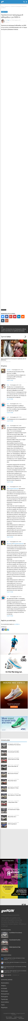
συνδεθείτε (17, 624)
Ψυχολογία (4, 1007)
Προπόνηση (4, 999)
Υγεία (2, 1005)
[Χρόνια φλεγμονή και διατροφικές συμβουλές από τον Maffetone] (14, 356)
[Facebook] (6, 316)
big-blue (8, 369)
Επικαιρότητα (7, 6)
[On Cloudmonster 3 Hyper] (4, 811)
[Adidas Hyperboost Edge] (4, 760)
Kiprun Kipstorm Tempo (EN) (14, 795)
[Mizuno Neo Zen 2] (4, 818)
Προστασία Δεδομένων (11, 1018)
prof (8, 403)
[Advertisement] (14, 844)
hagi (8, 20)
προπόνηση (4, 309)
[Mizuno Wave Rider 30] (4, 767)
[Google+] (10, 316)
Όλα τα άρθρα (9, 1017)
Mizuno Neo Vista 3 (12, 780)
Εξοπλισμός (4, 991)
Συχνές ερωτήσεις (18, 1017)
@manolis (9, 543)
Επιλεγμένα (16, 743)
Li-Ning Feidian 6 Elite (12, 802)
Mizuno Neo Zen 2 (12, 816)
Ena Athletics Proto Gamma (14, 744)
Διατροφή (4, 988)
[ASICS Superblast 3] (4, 825)
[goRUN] (2, 2)
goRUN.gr (13, 1013)
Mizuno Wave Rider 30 (13, 766)
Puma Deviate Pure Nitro (13, 752)
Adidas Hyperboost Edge (13, 759)
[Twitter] (2, 316)
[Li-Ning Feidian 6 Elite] (4, 803)
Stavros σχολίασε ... (8, 975)
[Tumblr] (2, 320)
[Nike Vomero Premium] (4, 775)
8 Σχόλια (7, 22)
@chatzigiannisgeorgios (13, 488)
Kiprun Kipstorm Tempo (13, 787)
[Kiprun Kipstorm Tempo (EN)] (4, 796)
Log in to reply (10, 380)
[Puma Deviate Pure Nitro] (4, 753)
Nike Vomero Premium (13, 773)
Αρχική (2, 6)
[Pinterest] (14, 316)
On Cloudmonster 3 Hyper (14, 809)
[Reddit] (22, 316)
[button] (3, 630)
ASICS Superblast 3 (12, 823)
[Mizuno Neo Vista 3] (4, 782)
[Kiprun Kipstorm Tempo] (4, 789)
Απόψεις (3, 985)
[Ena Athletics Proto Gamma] (4, 746)
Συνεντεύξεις (5, 1002)
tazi (8, 486)
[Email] (6, 320)
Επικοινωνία (21, 1018)
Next (24, 671)
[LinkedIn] (18, 316)
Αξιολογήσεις (10, 743)
